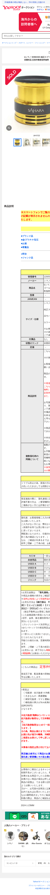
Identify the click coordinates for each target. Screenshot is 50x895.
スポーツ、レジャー (26, 43)
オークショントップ (9, 43)
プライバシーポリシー (37, 885)
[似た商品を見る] (9, 128)
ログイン (40, 10)
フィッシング (40, 43)
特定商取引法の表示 (42, 888)
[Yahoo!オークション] (19, 6)
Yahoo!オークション (41, 881)
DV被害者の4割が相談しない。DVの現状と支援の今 (25, 2)
